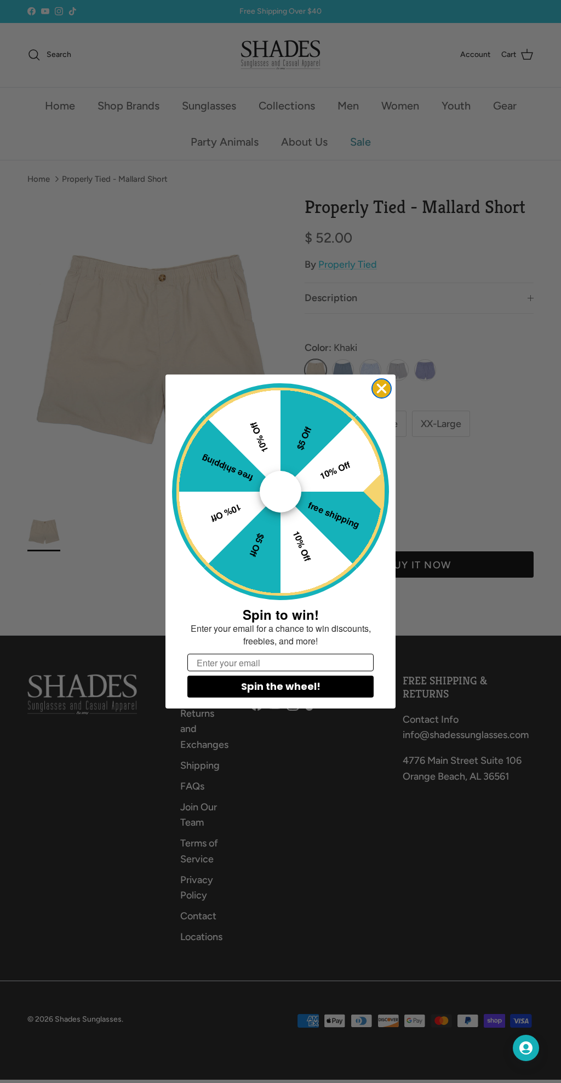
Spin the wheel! (280, 686)
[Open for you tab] (526, 1048)
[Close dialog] (381, 388)
